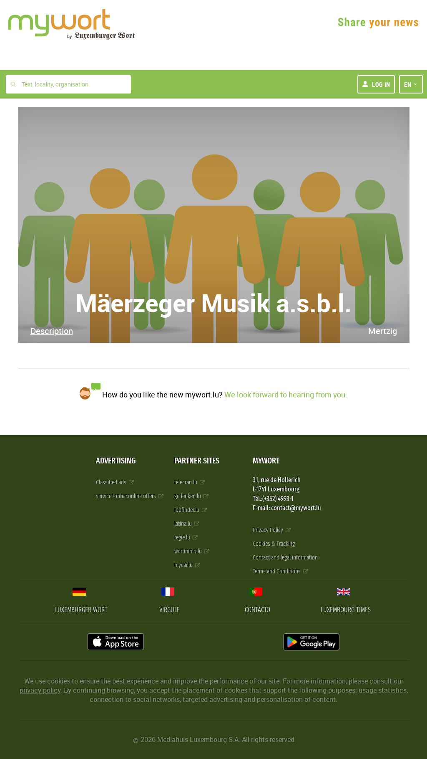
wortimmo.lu (188, 551)
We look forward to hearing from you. (285, 395)
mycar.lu (184, 565)
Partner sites (196, 461)
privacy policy (40, 690)
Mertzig (382, 330)
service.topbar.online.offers (126, 496)
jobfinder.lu (187, 510)
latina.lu (183, 523)
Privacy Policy (268, 530)
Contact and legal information (285, 557)
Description (51, 330)
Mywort (266, 461)
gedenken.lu (188, 496)
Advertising (116, 461)
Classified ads (112, 482)
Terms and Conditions (277, 571)
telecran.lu (186, 482)
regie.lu (182, 537)
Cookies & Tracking (274, 543)
